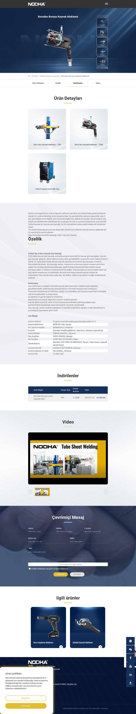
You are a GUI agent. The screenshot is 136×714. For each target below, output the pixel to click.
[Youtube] (130, 666)
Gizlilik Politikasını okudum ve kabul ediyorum (49, 569)
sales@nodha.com (38, 696)
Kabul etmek (25, 706)
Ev (29, 76)
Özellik (58, 83)
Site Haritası (104, 708)
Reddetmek (25, 698)
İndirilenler (78, 83)
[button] (102, 68)
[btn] (106, 4)
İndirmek (101, 398)
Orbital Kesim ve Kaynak (50, 76)
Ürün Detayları (38, 83)
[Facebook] (130, 657)
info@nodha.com (37, 694)
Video (98, 83)
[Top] (130, 683)
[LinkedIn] (130, 674)
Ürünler (35, 76)
